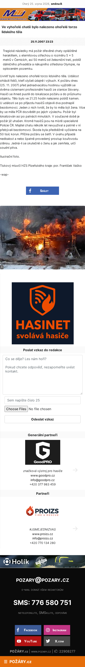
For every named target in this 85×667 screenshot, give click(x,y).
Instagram (59, 630)
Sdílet (44, 191)
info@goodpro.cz (43, 480)
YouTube (30, 641)
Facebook (30, 630)
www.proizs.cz (42, 534)
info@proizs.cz (42, 538)
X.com (59, 641)
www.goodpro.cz (43, 475)
